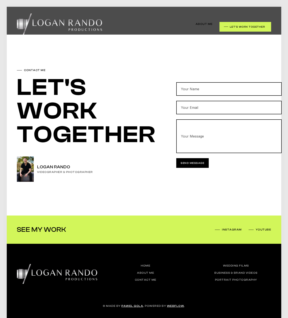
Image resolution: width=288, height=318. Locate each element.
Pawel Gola (132, 305)
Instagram (232, 229)
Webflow (175, 305)
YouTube (263, 229)
